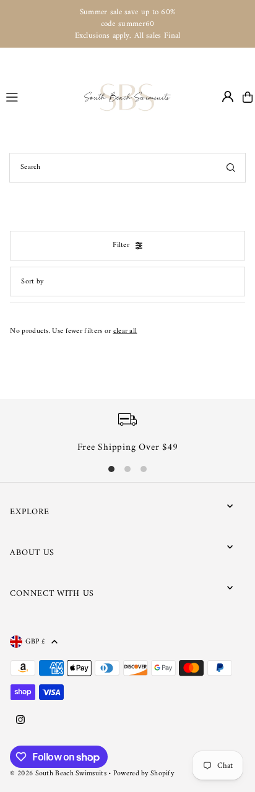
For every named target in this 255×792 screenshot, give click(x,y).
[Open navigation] (39, 96)
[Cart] (248, 97)
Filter (121, 245)
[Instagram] (20, 720)
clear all (125, 331)
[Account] (227, 96)
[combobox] (127, 168)
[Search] (231, 168)
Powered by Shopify (143, 773)
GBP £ (35, 641)
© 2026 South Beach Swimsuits (58, 773)
